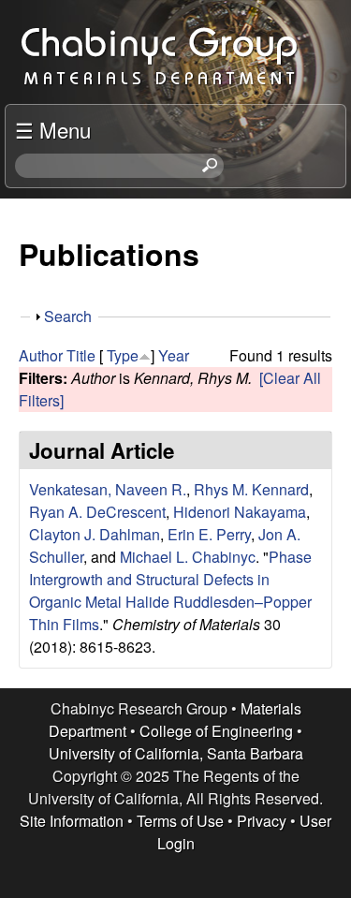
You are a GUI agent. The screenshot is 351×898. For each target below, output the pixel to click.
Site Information (72, 821)
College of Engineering (216, 731)
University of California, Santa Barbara (176, 753)
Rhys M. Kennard (251, 489)
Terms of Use (180, 821)
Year (173, 355)
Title (80, 355)
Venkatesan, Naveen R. (107, 489)
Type (123, 355)
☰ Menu (53, 129)
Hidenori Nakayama (239, 512)
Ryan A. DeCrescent (97, 512)
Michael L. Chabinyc (188, 556)
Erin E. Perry (209, 534)
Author (41, 355)
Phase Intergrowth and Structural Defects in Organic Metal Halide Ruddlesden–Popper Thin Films (170, 590)
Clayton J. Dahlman (94, 534)
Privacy (261, 821)
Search (68, 316)
